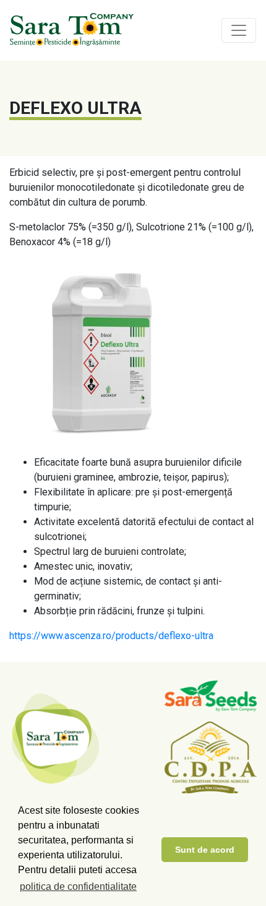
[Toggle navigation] (238, 30)
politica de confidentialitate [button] (78, 886)
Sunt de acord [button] (204, 850)
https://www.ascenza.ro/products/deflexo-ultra (111, 636)
